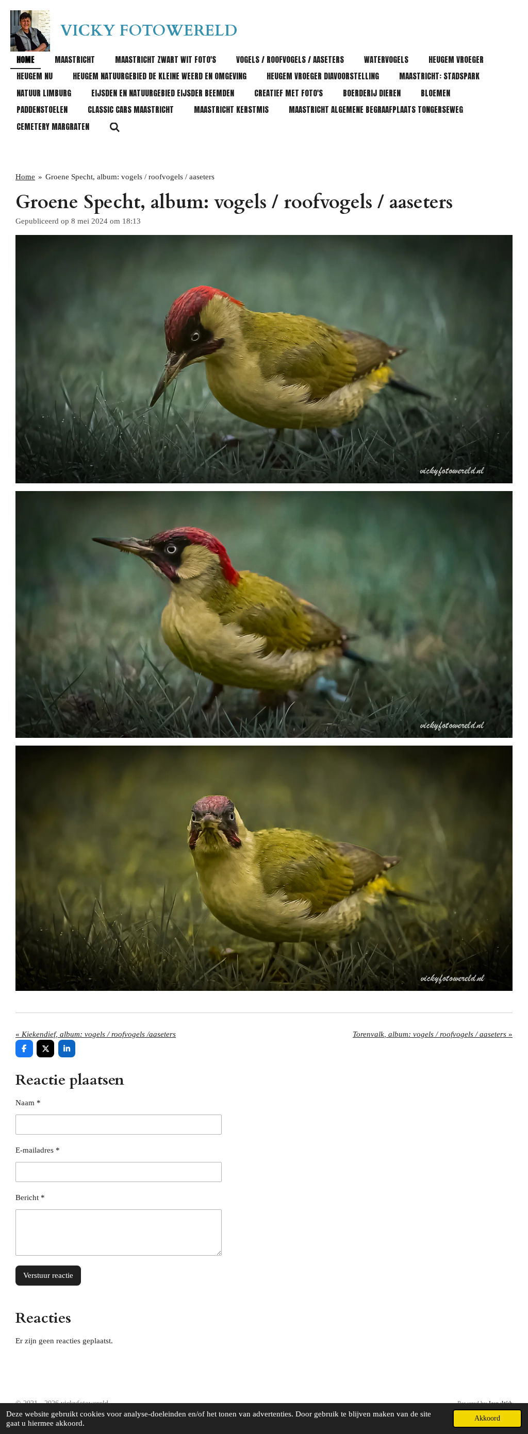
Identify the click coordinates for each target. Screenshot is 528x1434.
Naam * (28, 1103)
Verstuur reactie (48, 1275)
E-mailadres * (37, 1150)
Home (25, 177)
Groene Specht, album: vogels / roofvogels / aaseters (129, 177)
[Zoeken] (114, 127)
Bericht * (30, 1197)
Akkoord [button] (487, 1418)
